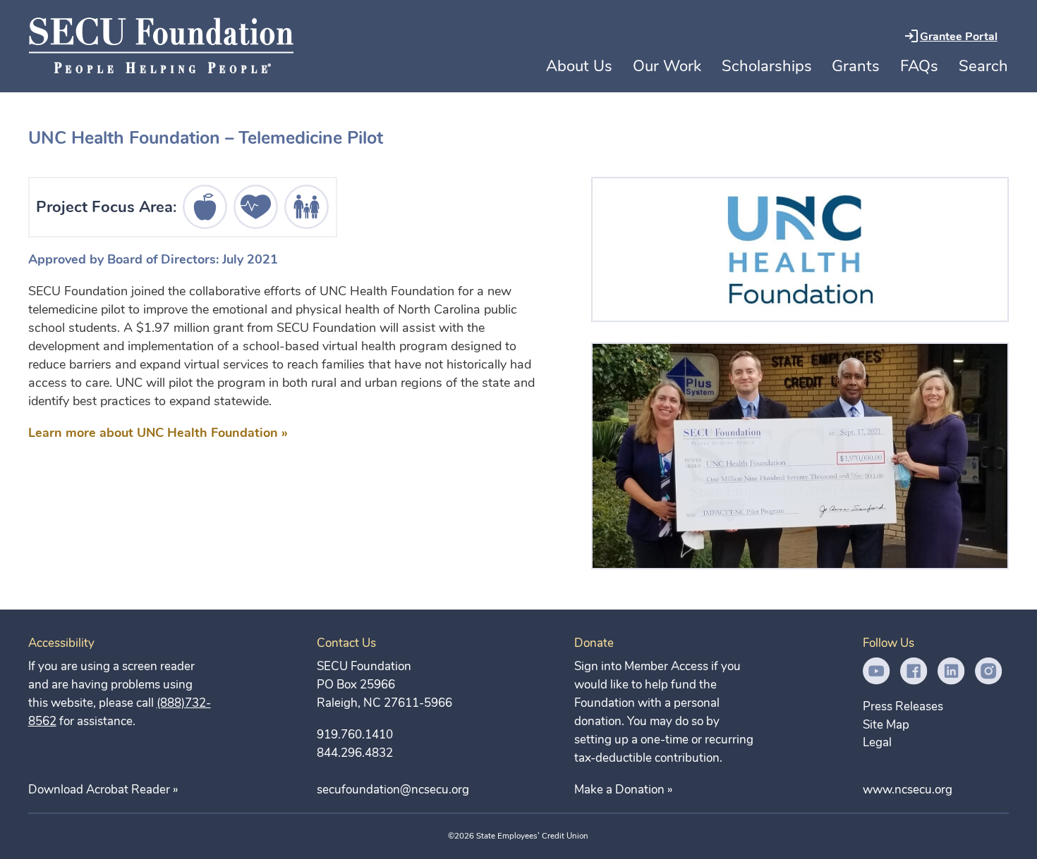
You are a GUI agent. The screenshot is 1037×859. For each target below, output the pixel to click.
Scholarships (767, 66)
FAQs (919, 66)
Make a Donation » (623, 789)
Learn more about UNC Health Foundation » (158, 432)
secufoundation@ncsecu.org (393, 789)
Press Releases (903, 706)
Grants (856, 66)
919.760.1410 (355, 735)
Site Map (886, 725)
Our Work (667, 66)
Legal (877, 742)
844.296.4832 (355, 753)
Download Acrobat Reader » (103, 789)
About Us (579, 66)
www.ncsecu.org (907, 789)
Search (983, 66)
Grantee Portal (958, 36)
